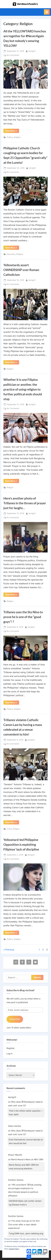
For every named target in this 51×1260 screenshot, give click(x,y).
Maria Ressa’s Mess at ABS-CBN (27, 1159)
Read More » (12, 131)
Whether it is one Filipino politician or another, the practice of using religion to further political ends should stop (22, 389)
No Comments (13, 55)
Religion (17, 137)
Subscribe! (15, 1019)
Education (11, 254)
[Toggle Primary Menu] (47, 12)
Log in (10, 1053)
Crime (9, 829)
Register (11, 1048)
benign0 (31, 51)
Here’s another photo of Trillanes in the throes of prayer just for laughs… (24, 503)
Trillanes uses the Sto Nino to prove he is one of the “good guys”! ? (23, 617)
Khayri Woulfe (15, 1155)
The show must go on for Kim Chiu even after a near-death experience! (24, 1224)
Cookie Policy (14, 1249)
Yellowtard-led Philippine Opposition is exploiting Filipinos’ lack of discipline (21, 844)
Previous (9, 949)
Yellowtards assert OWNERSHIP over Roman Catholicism (21, 270)
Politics (10, 137)
